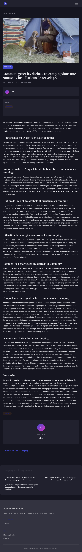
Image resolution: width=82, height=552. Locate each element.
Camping (12, 13)
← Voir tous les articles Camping (15, 451)
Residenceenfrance (13, 508)
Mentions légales (9, 535)
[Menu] (76, 3)
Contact (6, 539)
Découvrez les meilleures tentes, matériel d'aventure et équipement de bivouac (20, 478)
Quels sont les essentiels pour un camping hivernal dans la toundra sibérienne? (59, 478)
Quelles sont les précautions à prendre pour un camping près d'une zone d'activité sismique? (21, 487)
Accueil (5, 13)
